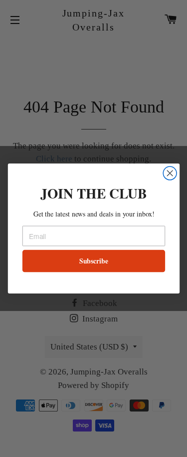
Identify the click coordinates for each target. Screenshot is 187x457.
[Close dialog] (170, 173)
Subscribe (93, 261)
